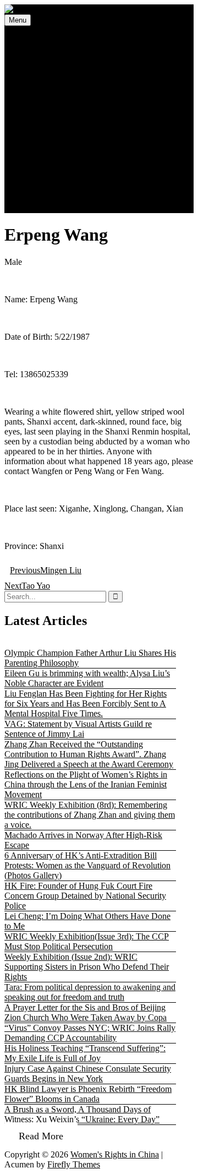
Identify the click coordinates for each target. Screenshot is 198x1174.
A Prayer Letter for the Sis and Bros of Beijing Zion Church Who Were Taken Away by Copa (85, 1012)
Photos (41, 138)
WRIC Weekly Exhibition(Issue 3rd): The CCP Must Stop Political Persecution (86, 941)
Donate (41, 188)
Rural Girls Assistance (89, 108)
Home (40, 39)
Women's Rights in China (114, 1154)
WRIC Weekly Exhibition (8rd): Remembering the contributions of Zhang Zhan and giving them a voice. (89, 814)
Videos (41, 148)
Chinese (43, 208)
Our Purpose (73, 168)
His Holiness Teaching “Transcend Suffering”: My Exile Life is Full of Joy (85, 1053)
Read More (41, 1136)
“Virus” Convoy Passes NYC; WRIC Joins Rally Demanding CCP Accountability (89, 1032)
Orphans (66, 128)
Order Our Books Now (69, 198)
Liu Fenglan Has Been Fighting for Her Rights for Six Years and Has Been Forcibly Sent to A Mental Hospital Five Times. (85, 703)
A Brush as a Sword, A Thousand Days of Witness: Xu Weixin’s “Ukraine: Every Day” (82, 1114)
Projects (43, 79)
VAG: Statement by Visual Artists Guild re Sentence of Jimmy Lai (78, 728)
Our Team (68, 178)
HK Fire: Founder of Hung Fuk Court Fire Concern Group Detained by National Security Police (85, 895)
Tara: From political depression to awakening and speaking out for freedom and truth (89, 992)
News (39, 49)
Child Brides (73, 118)
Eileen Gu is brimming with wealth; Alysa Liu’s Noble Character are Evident (87, 678)
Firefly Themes (73, 1164)
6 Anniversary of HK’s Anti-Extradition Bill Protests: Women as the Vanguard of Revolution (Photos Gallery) (87, 865)
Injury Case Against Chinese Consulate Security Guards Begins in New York (87, 1073)
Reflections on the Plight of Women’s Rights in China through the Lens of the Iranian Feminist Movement (85, 784)
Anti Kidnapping (80, 99)
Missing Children (59, 69)
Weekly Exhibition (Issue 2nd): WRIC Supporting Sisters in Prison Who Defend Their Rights (86, 966)
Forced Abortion (79, 89)
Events (41, 59)
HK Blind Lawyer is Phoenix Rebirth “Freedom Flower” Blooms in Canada (88, 1094)
